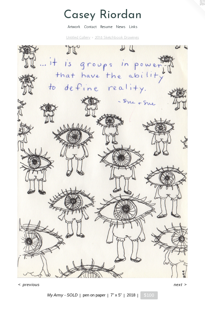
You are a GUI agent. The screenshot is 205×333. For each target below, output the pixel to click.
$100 (149, 295)
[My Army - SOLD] (102, 161)
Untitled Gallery (78, 37)
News (120, 27)
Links (133, 27)
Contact (90, 27)
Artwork (74, 27)
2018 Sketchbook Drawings (117, 37)
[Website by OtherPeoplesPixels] (194, 10)
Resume (106, 27)
